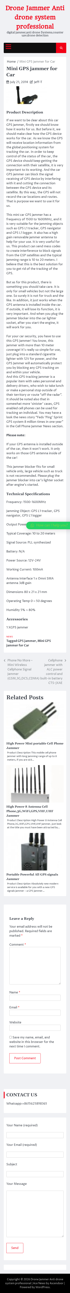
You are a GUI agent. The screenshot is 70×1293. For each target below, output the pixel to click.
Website (15, 1022)
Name (14, 992)
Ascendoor (56, 1283)
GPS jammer (27, 641)
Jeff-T (38, 82)
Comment (17, 945)
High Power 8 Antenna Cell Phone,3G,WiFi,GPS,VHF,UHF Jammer (29, 811)
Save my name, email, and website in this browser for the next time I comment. (31, 1042)
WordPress (42, 1287)
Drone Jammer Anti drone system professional (35, 17)
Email (14, 1007)
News (9, 636)
